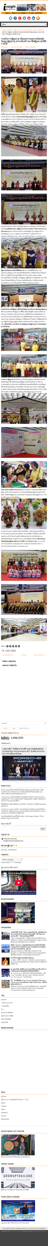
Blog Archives (23, 728)
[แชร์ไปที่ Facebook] (13, 651)
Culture (4, 1106)
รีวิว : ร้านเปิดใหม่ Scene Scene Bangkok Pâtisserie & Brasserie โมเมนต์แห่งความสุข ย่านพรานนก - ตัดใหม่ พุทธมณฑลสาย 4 (29, 982)
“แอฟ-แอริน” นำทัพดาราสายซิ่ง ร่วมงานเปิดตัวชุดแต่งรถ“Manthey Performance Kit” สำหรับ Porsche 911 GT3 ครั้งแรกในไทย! (23, 751)
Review (3, 999)
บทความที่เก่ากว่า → (40, 655)
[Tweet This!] (10, 646)
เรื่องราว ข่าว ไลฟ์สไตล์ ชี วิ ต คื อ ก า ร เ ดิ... (15, 1099)
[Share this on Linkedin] (19, 646)
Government (37, 30)
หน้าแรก (23, 655)
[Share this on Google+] (13, 646)
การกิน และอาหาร (7, 1003)
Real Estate (5, 1119)
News (3, 1103)
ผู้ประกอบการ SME (7, 1016)
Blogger (43, 1228)
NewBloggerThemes (40, 1231)
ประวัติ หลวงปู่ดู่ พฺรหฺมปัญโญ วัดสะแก (22, 958)
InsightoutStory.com (23, 1228)
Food (3, 1109)
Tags (13, 728)
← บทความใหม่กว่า (7, 655)
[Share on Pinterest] (16, 646)
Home (4, 30)
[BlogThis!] (8, 651)
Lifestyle (4, 1112)
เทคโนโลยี (4, 1022)
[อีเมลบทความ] (2, 650)
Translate (17, 862)
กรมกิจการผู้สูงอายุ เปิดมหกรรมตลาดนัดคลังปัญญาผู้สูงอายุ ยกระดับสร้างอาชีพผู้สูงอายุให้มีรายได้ (23, 41)
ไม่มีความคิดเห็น (30, 47)
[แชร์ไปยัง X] (10, 651)
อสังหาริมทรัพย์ (6, 1019)
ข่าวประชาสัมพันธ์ (26, 30)
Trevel (3, 1116)
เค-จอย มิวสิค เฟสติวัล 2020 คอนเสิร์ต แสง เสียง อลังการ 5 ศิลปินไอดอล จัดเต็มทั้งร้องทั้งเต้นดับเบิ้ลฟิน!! (28, 970)
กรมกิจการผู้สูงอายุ (14, 30)
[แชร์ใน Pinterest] (15, 651)
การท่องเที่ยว (5, 1006)
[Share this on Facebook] (7, 646)
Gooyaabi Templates (16, 1231)
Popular (5, 728)
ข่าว (2, 1009)
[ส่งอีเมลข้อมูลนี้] (6, 651)
